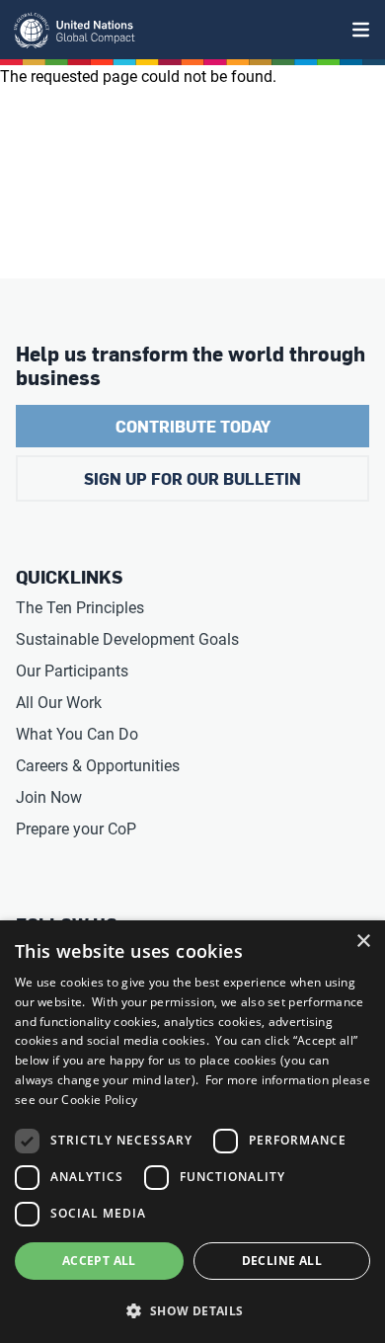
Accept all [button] (99, 1260)
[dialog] (192, 1131)
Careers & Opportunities (98, 765)
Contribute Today (193, 426)
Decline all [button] (282, 1260)
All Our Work (59, 702)
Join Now (49, 797)
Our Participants (72, 671)
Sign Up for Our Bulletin (192, 478)
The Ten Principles (80, 607)
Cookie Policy (99, 1099)
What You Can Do (77, 734)
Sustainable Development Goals (127, 639)
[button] (192, 1310)
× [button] (362, 941)
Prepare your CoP (76, 829)
